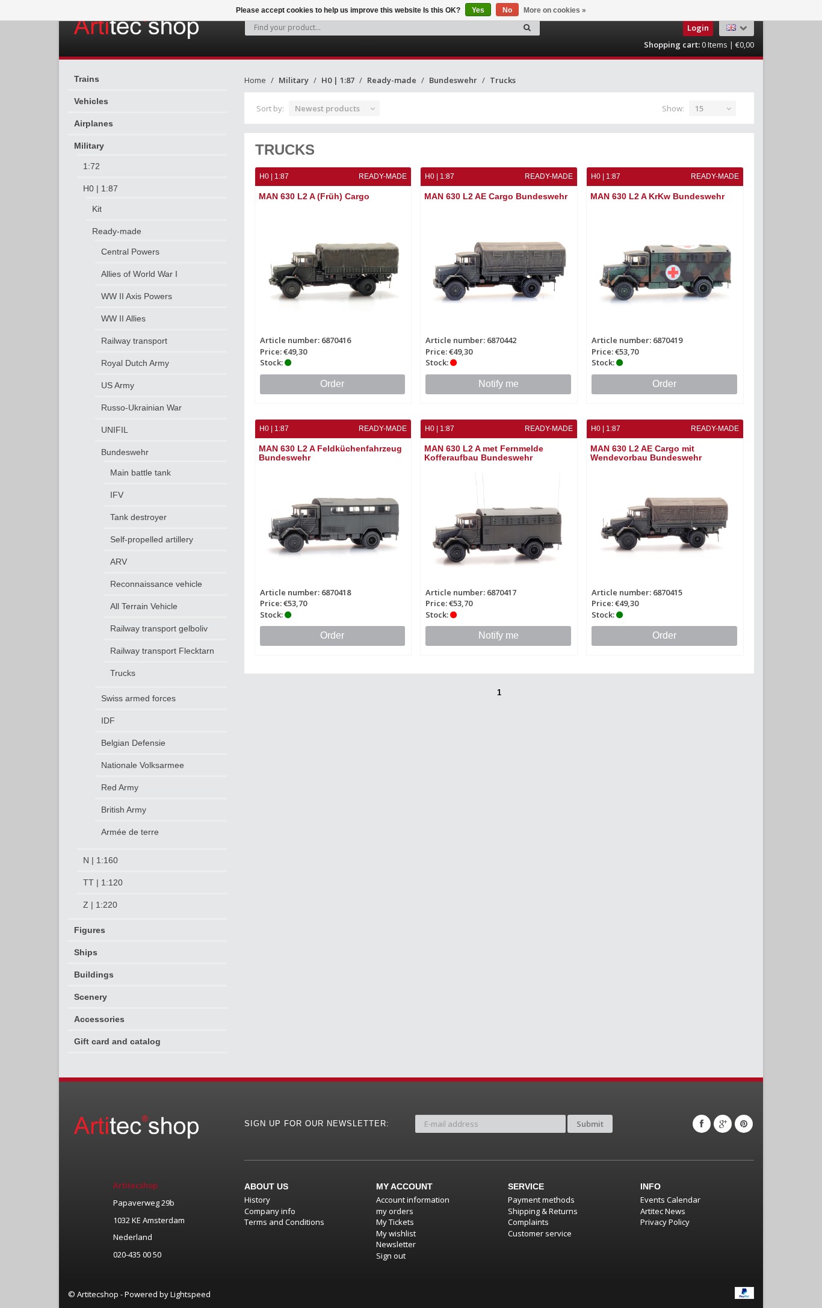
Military (89, 145)
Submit (590, 1123)
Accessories (99, 1019)
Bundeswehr (125, 452)
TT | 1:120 (103, 882)
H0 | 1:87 (100, 188)
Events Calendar (670, 1199)
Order (332, 384)
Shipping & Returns (543, 1211)
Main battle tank (140, 472)
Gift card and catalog (117, 1041)
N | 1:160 (100, 860)
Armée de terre (130, 832)
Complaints (528, 1222)
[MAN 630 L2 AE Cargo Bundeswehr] (499, 270)
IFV (116, 495)
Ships (85, 952)
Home (255, 80)
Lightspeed (190, 1294)
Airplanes (93, 123)
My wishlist (396, 1233)
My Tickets (395, 1222)
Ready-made (116, 231)
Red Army (119, 787)
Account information (413, 1199)
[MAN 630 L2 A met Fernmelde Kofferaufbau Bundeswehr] (499, 522)
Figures (89, 930)
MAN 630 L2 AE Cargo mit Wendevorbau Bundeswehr (646, 453)
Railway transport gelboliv (159, 628)
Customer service (540, 1233)
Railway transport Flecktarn (162, 651)
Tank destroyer (138, 517)
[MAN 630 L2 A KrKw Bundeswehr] (665, 270)
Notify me (498, 384)
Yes (478, 10)
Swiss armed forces (138, 698)
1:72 (91, 166)
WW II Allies (123, 318)
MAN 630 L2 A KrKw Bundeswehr (657, 196)
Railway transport (134, 341)
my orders (394, 1211)
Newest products (327, 108)
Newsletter (396, 1244)
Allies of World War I (139, 274)
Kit (97, 209)
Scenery (90, 997)
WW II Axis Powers (136, 296)
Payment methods (541, 1199)
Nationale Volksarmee (142, 765)
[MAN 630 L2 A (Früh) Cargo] (333, 270)
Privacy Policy (665, 1222)
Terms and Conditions (284, 1222)
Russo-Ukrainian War (141, 407)
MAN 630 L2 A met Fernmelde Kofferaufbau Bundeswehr (483, 453)
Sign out (391, 1255)
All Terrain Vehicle (144, 606)
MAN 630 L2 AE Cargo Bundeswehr (495, 196)
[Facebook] (702, 1124)
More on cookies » (555, 10)
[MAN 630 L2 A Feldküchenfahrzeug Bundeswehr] (333, 522)
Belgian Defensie (133, 743)
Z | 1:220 (100, 905)
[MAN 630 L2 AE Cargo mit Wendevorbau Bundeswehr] (665, 522)
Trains (86, 79)
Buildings (94, 974)
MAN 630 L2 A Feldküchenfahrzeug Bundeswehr (330, 453)
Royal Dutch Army (135, 363)
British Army (123, 809)
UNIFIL (114, 430)
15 (699, 108)
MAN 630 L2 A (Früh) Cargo (314, 196)
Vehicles (91, 101)
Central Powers (130, 251)
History (257, 1199)
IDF (108, 720)
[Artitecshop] (111, 26)
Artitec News (662, 1211)
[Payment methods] (744, 1293)
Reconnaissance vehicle (156, 584)
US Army (117, 385)
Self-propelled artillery (151, 539)
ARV (118, 561)
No (507, 10)
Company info (269, 1211)
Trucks (122, 673)
